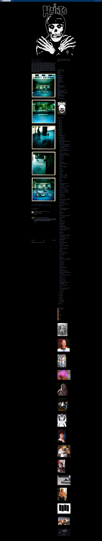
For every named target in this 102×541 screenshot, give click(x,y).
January (61, 301)
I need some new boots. (63, 252)
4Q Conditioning (60, 77)
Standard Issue (62, 212)
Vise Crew (59, 88)
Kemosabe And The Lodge (62, 90)
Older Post (54, 240)
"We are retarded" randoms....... (64, 237)
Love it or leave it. (62, 279)
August (61, 291)
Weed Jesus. (61, 157)
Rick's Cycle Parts (60, 96)
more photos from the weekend (64, 199)
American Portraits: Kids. (63, 248)
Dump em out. (61, 232)
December (61, 135)
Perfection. (61, 233)
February (61, 300)
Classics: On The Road (63, 153)
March (61, 298)
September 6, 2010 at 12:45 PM (43, 217)
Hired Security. (61, 162)
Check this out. (62, 261)
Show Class (59, 82)
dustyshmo (60, 315)
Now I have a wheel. (62, 177)
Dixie (58, 84)
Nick (35, 217)
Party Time (61, 220)
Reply (35, 214)
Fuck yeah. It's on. (62, 200)
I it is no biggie (61, 254)
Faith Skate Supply (60, 70)
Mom (59, 310)
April (60, 297)
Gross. (60, 286)
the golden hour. (62, 194)
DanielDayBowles (61, 308)
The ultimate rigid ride (63, 166)
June (61, 294)
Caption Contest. (62, 196)
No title (60, 168)
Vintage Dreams (60, 75)
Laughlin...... (61, 251)
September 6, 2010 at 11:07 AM (44, 211)
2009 (60, 303)
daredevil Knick (62, 202)
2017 (60, 123)
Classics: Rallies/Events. (63, 148)
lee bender (36, 211)
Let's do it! (61, 249)
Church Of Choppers (60, 98)
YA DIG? (59, 314)
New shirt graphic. (62, 221)
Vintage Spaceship (62, 226)
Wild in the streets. (62, 280)
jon (58, 317)
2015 (60, 126)
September (62, 140)
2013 (60, 129)
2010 (60, 134)
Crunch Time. (61, 159)
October (61, 138)
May (60, 295)
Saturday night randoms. (63, 270)
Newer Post (33, 240)
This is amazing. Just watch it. (64, 144)
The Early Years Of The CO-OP (64, 215)
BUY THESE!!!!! (62, 217)
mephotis (59, 318)
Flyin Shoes (59, 78)
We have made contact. (63, 242)
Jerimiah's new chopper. (63, 175)
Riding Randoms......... (63, 239)
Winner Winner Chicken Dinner (64, 141)
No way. (60, 160)
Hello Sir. (60, 165)
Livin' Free (61, 269)
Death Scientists (60, 81)
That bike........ (61, 169)
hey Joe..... (61, 255)
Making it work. (62, 223)
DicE (58, 83)
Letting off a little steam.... (63, 188)
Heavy (58, 97)
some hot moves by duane (63, 203)
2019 (60, 120)
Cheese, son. (61, 266)
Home (44, 240)
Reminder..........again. (63, 174)
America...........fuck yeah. (63, 190)
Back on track (61, 205)
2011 (60, 132)
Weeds (60, 151)
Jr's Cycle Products (60, 86)
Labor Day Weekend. (63, 267)
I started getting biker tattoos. (64, 150)
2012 (60, 131)
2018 (60, 121)
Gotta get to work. (62, 277)
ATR (58, 74)
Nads (58, 89)
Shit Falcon (59, 73)
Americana (61, 180)
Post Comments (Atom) (40, 242)
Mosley (59, 311)
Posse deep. (61, 171)
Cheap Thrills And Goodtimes (62, 92)
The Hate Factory (60, 91)
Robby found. (61, 264)
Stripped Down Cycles (61, 85)
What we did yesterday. (63, 163)
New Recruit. (61, 224)
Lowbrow (58, 76)
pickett (59, 319)
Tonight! (60, 218)
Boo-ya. (60, 197)
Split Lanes (59, 93)
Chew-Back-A (61, 263)
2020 (60, 118)
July (60, 292)
